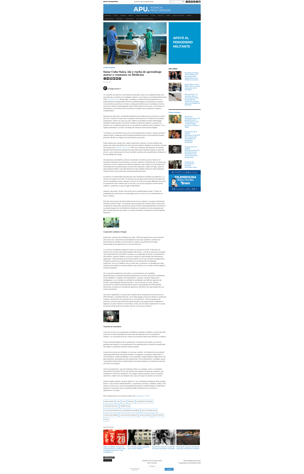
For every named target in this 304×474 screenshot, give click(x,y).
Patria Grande (109, 67)
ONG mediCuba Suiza (111, 406)
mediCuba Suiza (113, 99)
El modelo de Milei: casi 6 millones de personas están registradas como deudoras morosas (192, 76)
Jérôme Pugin (125, 406)
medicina (131, 401)
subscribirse (107, 460)
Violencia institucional (142, 15)
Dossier (168, 15)
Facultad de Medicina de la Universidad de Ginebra (121, 410)
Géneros (130, 15)
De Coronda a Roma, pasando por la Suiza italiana (138, 448)
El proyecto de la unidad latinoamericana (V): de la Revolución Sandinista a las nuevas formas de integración (192, 152)
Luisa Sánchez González (128, 415)
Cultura (153, 15)
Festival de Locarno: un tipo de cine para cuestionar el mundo (163, 448)
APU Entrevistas (129, 18)
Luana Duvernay (145, 415)
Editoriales (107, 15)
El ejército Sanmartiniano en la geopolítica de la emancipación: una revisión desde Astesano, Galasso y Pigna (192, 121)
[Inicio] (152, 9)
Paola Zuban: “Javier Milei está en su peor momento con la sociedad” (192, 87)
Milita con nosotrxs (110, 1)
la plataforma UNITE (142, 396)
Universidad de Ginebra (144, 401)
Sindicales (161, 15)
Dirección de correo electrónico (135, 469)
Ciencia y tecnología (178, 15)
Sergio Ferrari (109, 401)
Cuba (118, 401)
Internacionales (109, 18)
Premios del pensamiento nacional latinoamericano (191, 164)
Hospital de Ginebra (111, 415)
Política (115, 15)
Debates (189, 15)
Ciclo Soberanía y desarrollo (144, 18)
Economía (123, 15)
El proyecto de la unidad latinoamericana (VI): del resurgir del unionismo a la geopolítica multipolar (192, 137)
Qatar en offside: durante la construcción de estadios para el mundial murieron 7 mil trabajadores (114, 449)
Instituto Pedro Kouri (123, 148)
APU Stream (119, 18)
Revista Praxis (158, 415)
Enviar (169, 469)
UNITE (106, 419)
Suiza (124, 401)
